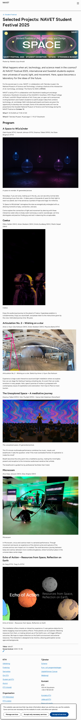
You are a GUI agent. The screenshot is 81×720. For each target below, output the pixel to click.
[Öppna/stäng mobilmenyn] (78, 3)
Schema (44, 663)
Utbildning (6, 663)
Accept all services (59, 714)
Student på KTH (8, 679)
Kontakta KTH (46, 695)
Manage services (12, 714)
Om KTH (6, 675)
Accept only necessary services (35, 714)
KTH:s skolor (7, 701)
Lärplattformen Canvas (49, 671)
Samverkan (6, 671)
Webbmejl (44, 675)
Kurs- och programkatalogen (51, 667)
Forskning (6, 667)
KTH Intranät (7, 687)
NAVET (6, 2)
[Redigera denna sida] (3, 651)
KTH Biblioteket (8, 697)
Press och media (47, 703)
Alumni (5, 683)
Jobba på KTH (46, 699)
